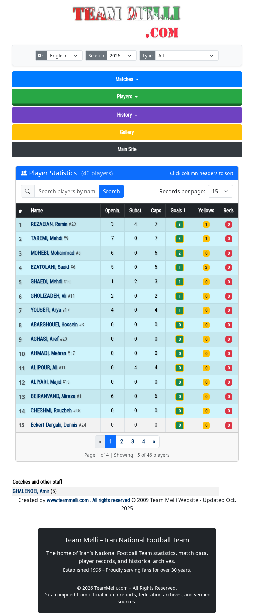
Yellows (206, 210)
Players (124, 96)
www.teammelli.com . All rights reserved (88, 500)
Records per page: (182, 191)
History (124, 115)
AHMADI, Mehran (49, 353)
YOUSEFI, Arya (46, 310)
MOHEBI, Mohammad (53, 253)
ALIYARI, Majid (47, 382)
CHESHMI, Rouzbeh (52, 410)
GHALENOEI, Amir (31, 491)
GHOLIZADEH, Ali (49, 296)
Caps (156, 210)
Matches (124, 79)
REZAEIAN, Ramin (50, 224)
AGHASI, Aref (45, 339)
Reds (228, 210)
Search (111, 191)
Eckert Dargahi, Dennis (55, 425)
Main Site (127, 149)
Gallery (127, 132)
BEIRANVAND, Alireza (54, 396)
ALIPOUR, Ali (45, 367)
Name (37, 210)
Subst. (135, 210)
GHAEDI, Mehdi (47, 281)
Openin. (112, 210)
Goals (177, 210)
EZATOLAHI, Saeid (50, 267)
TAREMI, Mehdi (47, 238)
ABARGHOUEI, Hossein (55, 324)
